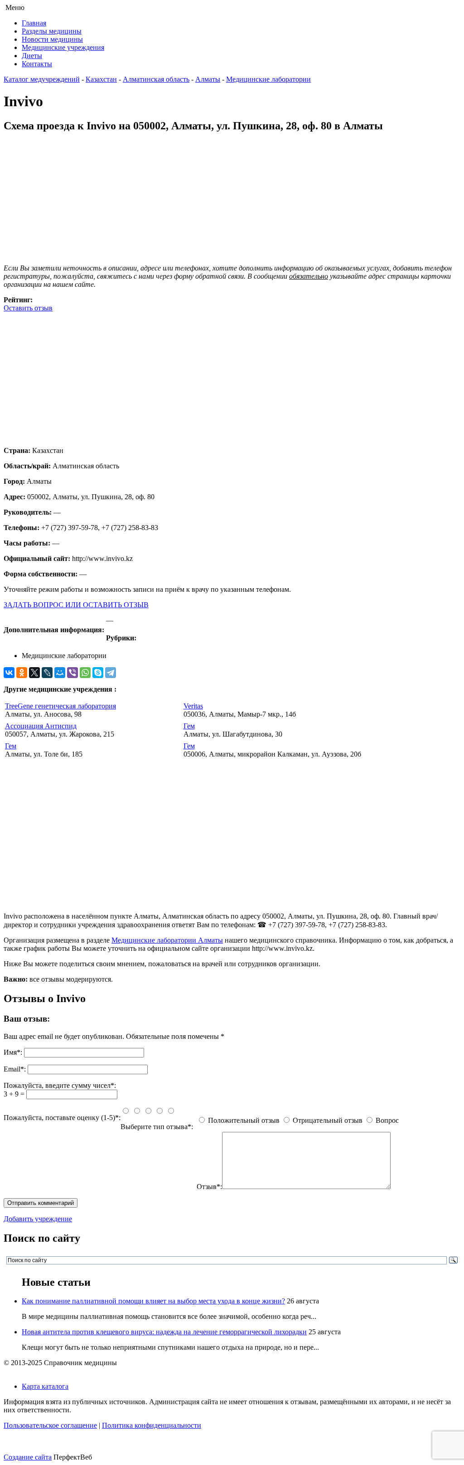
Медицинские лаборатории (268, 79)
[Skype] (97, 672)
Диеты (32, 55)
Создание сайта (28, 1457)
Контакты (37, 64)
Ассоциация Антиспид (41, 726)
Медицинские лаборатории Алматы (167, 940)
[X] (34, 672)
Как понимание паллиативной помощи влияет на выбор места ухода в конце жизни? (153, 1301)
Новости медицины (52, 39)
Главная (34, 23)
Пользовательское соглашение (50, 1425)
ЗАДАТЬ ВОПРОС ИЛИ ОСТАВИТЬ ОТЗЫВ (76, 605)
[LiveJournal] (47, 672)
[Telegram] (110, 672)
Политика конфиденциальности (151, 1425)
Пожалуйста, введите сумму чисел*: (60, 1085)
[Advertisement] (232, 375)
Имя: (13, 1052)
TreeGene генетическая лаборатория (60, 706)
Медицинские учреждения (63, 47)
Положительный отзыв (244, 1120)
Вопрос (387, 1120)
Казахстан (101, 79)
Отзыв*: (209, 1186)
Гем (189, 726)
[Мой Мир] (59, 672)
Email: (15, 1069)
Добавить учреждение (38, 1219)
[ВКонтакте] (9, 672)
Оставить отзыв (28, 308)
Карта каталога (45, 1386)
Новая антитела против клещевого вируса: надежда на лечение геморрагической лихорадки (164, 1332)
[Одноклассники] (21, 672)
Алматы (207, 79)
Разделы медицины (52, 31)
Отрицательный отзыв (327, 1120)
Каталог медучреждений (42, 79)
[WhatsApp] (85, 672)
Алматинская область (156, 79)
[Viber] (72, 672)
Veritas (193, 706)
